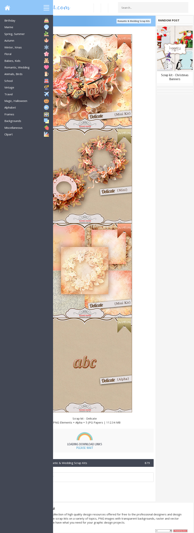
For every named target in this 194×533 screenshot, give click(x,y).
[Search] (184, 7)
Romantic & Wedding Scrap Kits (134, 21)
